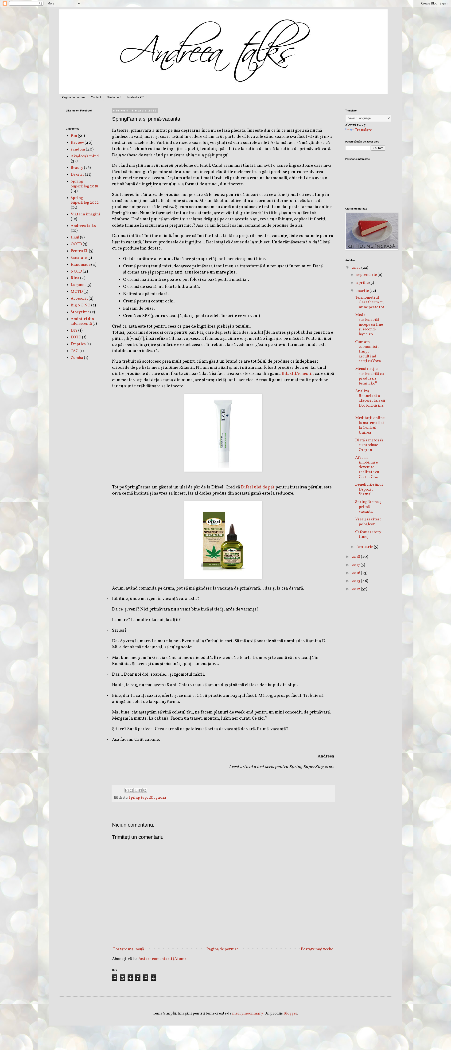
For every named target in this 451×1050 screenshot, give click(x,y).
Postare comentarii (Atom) (161, 959)
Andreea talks (83, 226)
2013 (356, 581)
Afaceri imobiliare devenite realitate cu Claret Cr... (367, 467)
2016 (356, 573)
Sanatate (79, 258)
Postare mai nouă (128, 949)
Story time (80, 312)
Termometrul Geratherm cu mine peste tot (369, 302)
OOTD (76, 244)
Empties (78, 344)
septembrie (366, 274)
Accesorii (79, 298)
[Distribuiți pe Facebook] (140, 790)
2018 (356, 556)
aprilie (362, 282)
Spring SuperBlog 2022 (147, 797)
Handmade (80, 264)
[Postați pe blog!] (131, 790)
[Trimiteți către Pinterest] (144, 790)
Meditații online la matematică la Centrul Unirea (370, 425)
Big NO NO (80, 305)
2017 (356, 565)
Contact (96, 97)
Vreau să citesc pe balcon (368, 522)
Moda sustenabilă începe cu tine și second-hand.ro (369, 324)
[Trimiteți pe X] (135, 790)
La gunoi (78, 285)
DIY (74, 330)
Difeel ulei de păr (258, 487)
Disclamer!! (114, 97)
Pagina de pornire (73, 97)
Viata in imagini (85, 214)
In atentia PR (135, 97)
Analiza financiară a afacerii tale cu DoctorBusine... (370, 400)
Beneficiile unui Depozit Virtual (369, 489)
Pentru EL (79, 251)
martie (362, 290)
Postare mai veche (317, 949)
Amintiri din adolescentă (82, 321)
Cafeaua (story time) (368, 534)
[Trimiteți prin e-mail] (126, 790)
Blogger (290, 1013)
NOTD (76, 271)
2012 (356, 589)
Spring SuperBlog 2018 (84, 184)
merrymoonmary (247, 1013)
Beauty (77, 167)
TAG (75, 351)
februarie (365, 547)
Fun (74, 136)
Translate (363, 130)
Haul (75, 237)
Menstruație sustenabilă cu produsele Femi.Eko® (369, 376)
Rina (75, 278)
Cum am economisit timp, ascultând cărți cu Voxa (368, 351)
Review (77, 142)
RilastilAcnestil (297, 374)
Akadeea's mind (85, 156)
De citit (77, 174)
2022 (356, 267)
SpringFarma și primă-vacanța (369, 506)
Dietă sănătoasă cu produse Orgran (369, 445)
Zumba (77, 358)
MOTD (77, 291)
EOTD (76, 337)
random (78, 149)
